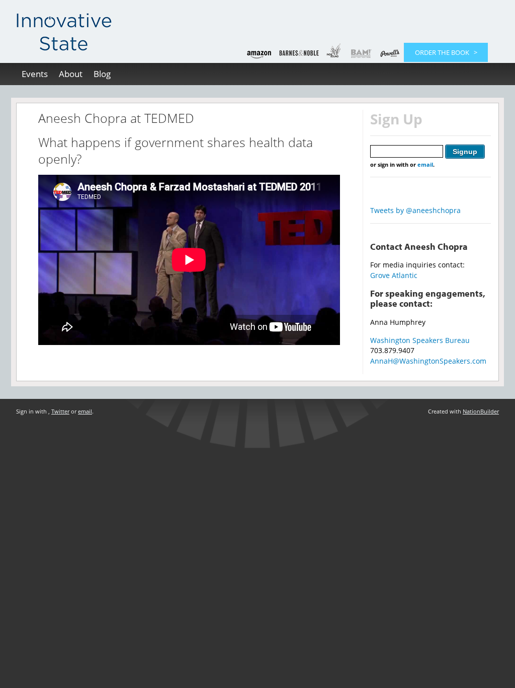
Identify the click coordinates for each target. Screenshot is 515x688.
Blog (102, 74)
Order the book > (446, 52)
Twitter (60, 411)
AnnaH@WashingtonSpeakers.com (428, 361)
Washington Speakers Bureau (420, 340)
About (70, 74)
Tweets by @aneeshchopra (415, 210)
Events (35, 74)
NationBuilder (481, 411)
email (425, 164)
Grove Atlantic (393, 275)
